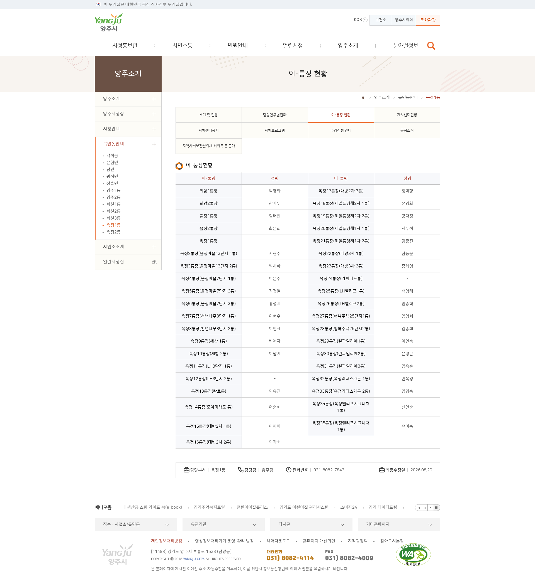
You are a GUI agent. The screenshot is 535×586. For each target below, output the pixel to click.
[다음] (430, 507)
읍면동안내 (408, 97)
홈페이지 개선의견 (319, 541)
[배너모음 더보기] (436, 507)
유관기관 (198, 524)
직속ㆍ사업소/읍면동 (121, 524)
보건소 (380, 20)
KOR (358, 19)
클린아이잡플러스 (189, 507)
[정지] (425, 507)
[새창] (415, 554)
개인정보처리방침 (166, 541)
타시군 (284, 524)
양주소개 (382, 97)
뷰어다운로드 (278, 541)
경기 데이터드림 (320, 507)
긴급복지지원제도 (361, 507)
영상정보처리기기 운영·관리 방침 (224, 541)
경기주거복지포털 (146, 507)
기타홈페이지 (378, 524)
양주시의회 (404, 20)
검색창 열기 (431, 46)
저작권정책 (358, 541)
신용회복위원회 (402, 507)
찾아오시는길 (392, 541)
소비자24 (285, 507)
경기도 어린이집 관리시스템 (241, 507)
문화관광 (428, 20)
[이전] (418, 507)
